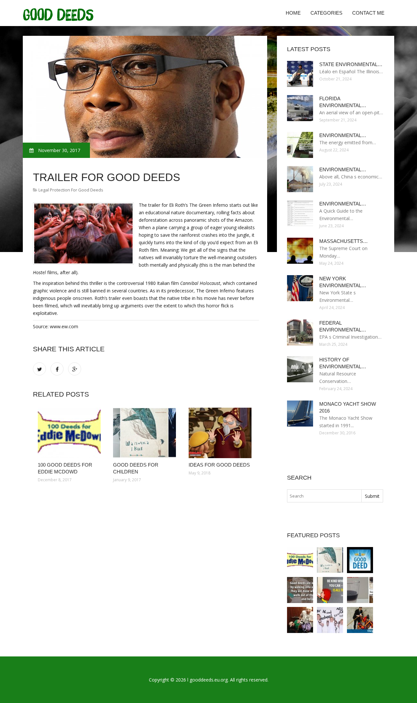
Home (293, 13)
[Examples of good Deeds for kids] (360, 590)
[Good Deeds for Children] (146, 433)
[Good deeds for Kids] (330, 620)
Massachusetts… (343, 241)
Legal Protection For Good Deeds (70, 190)
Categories (326, 13)
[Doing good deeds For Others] (300, 590)
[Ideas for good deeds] (221, 433)
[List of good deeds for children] (330, 590)
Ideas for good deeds (219, 465)
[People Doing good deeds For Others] (300, 620)
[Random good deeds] (360, 620)
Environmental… (342, 135)
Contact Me (368, 13)
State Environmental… (350, 64)
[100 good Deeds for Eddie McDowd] (70, 433)
